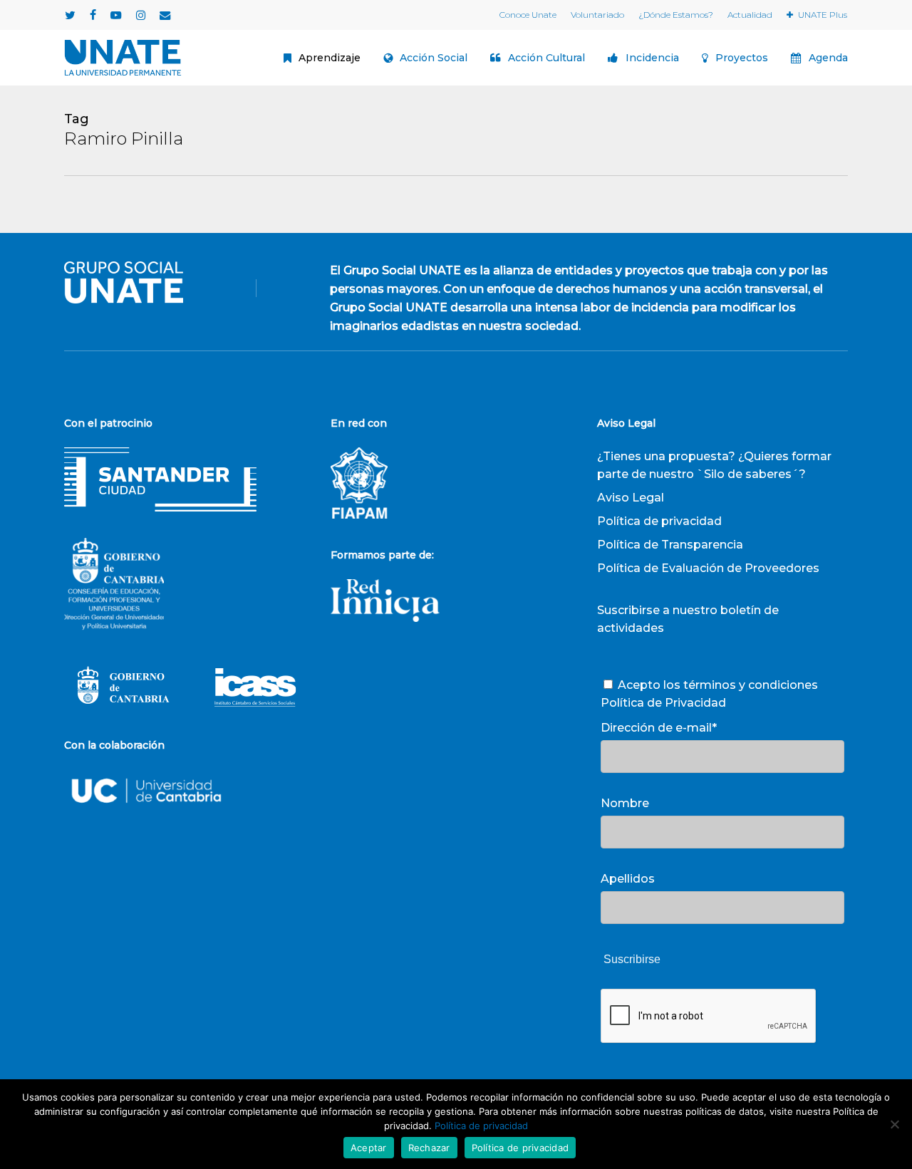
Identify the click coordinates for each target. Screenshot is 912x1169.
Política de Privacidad (663, 703)
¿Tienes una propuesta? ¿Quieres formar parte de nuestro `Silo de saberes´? (714, 465)
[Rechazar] (894, 1124)
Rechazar (429, 1147)
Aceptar (369, 1147)
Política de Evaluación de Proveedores (708, 568)
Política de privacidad (659, 521)
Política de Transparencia (670, 544)
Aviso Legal (630, 497)
